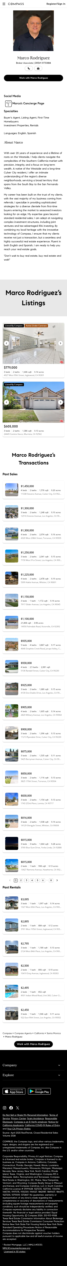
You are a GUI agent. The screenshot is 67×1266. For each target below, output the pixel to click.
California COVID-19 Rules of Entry (42, 1125)
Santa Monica (54, 1033)
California (39, 1033)
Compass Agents (23, 1033)
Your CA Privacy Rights (19, 1128)
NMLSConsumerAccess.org (16, 1248)
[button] (4, 4)
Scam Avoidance (35, 1118)
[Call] (29, 68)
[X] (19, 1107)
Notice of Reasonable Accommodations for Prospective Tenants (30, 1229)
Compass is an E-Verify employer (30, 1122)
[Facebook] (12, 1107)
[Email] (38, 68)
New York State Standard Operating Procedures (32, 1226)
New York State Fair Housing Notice (28, 1224)
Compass (7, 1033)
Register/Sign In (56, 3)
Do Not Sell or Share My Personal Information (25, 1115)
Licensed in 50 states (14, 1251)
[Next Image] (60, 343)
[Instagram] (6, 1107)
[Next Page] (57, 880)
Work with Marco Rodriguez (33, 78)
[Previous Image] (6, 343)
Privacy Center (18, 1118)
